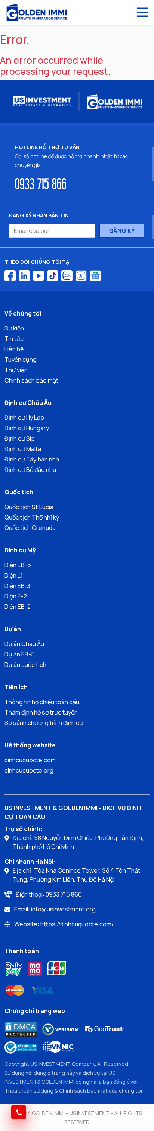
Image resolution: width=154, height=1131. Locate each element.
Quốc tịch (18, 492)
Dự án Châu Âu (24, 644)
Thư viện (16, 370)
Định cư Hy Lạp (24, 417)
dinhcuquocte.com (30, 760)
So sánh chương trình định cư (43, 723)
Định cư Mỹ (20, 550)
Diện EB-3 (17, 586)
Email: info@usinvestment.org (55, 909)
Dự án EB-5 (19, 654)
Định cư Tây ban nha (31, 459)
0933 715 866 (41, 183)
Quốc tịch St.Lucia (28, 507)
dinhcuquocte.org (28, 770)
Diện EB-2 (17, 607)
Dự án (12, 629)
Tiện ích (16, 687)
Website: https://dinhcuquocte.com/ (64, 924)
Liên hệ (14, 349)
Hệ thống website (30, 745)
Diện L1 (13, 575)
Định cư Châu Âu (28, 403)
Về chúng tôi (22, 313)
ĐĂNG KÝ (122, 231)
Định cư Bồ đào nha (30, 470)
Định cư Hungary (26, 428)
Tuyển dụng (20, 359)
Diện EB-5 (17, 565)
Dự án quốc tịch (25, 665)
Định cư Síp (19, 438)
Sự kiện (14, 328)
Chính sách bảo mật (31, 380)
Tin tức (14, 339)
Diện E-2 (15, 596)
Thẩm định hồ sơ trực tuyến (41, 712)
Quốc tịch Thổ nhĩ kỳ (31, 517)
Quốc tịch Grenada (30, 528)
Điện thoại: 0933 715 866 (49, 894)
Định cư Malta (22, 449)
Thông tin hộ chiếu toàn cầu (41, 702)
